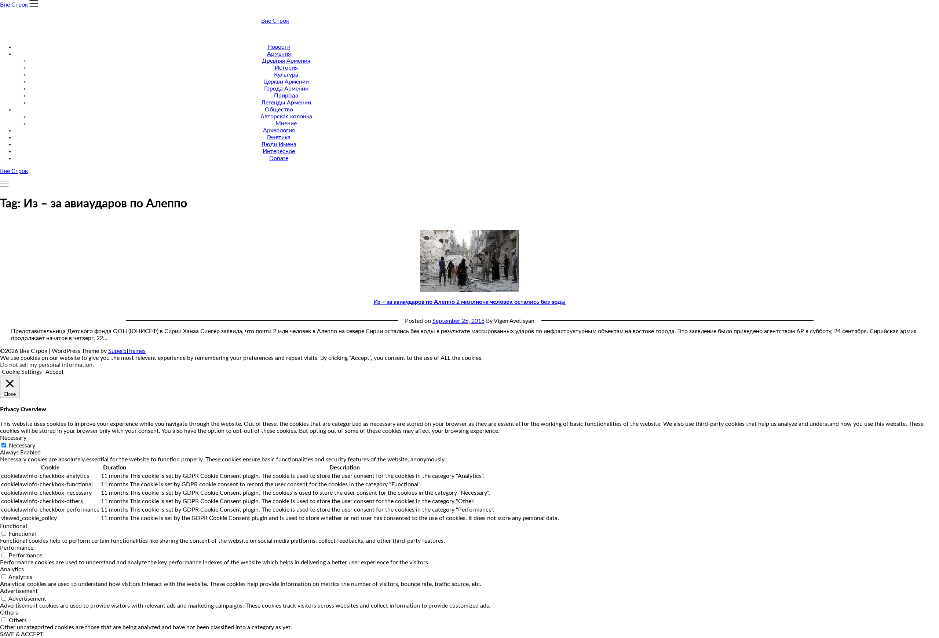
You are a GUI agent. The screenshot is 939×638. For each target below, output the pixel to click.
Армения (279, 54)
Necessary (22, 446)
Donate (278, 158)
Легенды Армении (286, 103)
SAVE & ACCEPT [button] (21, 634)
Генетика (279, 137)
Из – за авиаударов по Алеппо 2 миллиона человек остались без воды (469, 302)
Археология (279, 130)
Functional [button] (13, 526)
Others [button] (9, 613)
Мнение (286, 123)
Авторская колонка (286, 116)
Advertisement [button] (19, 591)
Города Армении (286, 89)
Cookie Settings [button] (22, 372)
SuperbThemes (127, 351)
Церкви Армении (286, 82)
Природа (286, 96)
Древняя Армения (286, 61)
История (286, 68)
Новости (279, 47)
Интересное (279, 151)
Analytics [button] (12, 569)
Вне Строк (275, 21)
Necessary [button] (13, 438)
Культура (286, 75)
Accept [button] (54, 372)
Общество (279, 110)
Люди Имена (278, 144)
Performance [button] (16, 548)
